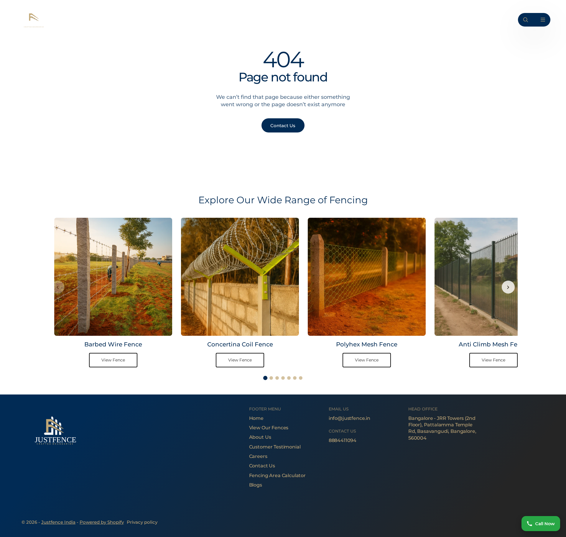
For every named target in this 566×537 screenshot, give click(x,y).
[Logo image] (33, 19)
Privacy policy (142, 522)
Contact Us (262, 466)
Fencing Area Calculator (277, 475)
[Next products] (508, 287)
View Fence (113, 360)
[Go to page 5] (289, 378)
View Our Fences (269, 427)
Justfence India (58, 522)
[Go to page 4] (283, 378)
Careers (258, 456)
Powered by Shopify (102, 522)
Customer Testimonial (275, 447)
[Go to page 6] (295, 378)
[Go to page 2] (271, 378)
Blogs (255, 485)
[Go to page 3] (277, 378)
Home (256, 418)
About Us (260, 437)
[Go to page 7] (300, 378)
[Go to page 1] (265, 378)
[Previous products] (57, 287)
